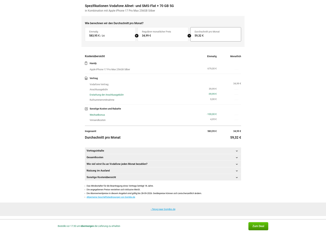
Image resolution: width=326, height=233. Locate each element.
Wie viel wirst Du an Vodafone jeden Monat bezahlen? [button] (117, 163)
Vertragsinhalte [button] (95, 150)
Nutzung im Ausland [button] (98, 170)
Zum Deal (258, 226)
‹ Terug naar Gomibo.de (163, 209)
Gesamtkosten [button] (95, 157)
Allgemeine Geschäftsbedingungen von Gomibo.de (111, 197)
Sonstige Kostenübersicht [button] (101, 177)
